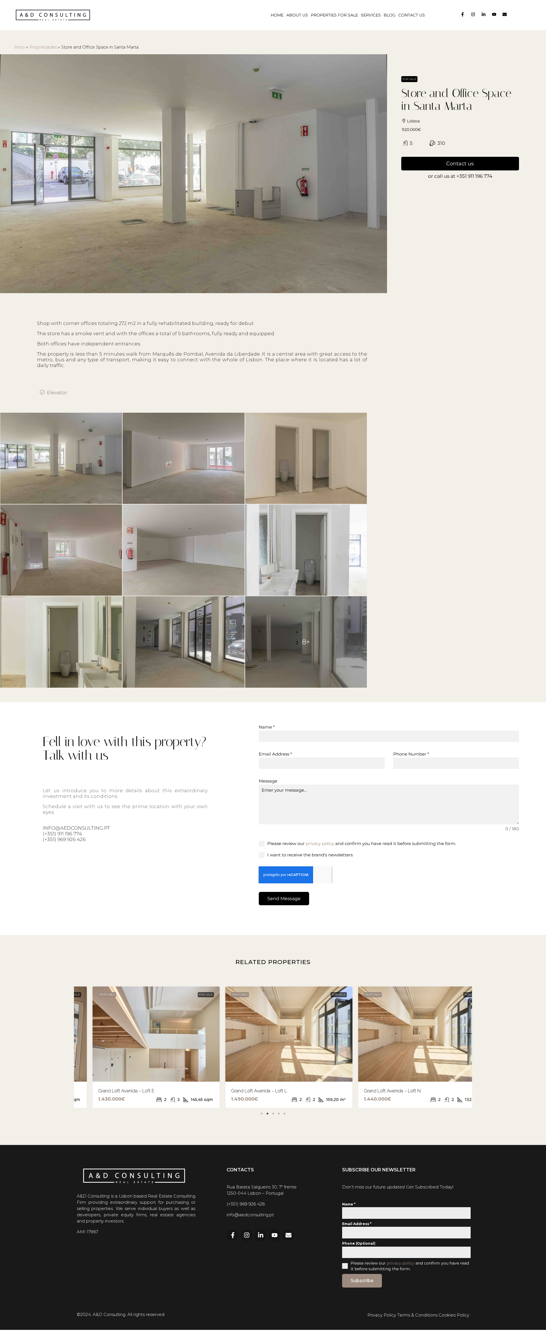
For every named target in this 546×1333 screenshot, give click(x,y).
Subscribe (362, 1280)
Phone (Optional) (358, 1243)
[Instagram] (473, 14)
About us (297, 15)
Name (267, 727)
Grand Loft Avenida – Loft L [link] (243, 1091)
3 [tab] (273, 1112)
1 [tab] (261, 1112)
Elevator (57, 392)
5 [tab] (284, 1112)
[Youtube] (494, 14)
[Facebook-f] (462, 14)
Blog (390, 15)
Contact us (411, 15)
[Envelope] (504, 14)
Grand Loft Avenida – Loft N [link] (376, 1091)
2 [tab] (267, 1112)
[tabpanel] (140, 1047)
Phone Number (411, 754)
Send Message (284, 898)
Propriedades (43, 47)
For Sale (409, 79)
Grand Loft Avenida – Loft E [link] (110, 1091)
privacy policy (320, 843)
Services (371, 15)
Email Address (275, 754)
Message (268, 781)
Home (277, 15)
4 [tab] (279, 1112)
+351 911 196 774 (474, 176)
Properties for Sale (334, 15)
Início (19, 47)
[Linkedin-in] (483, 14)
